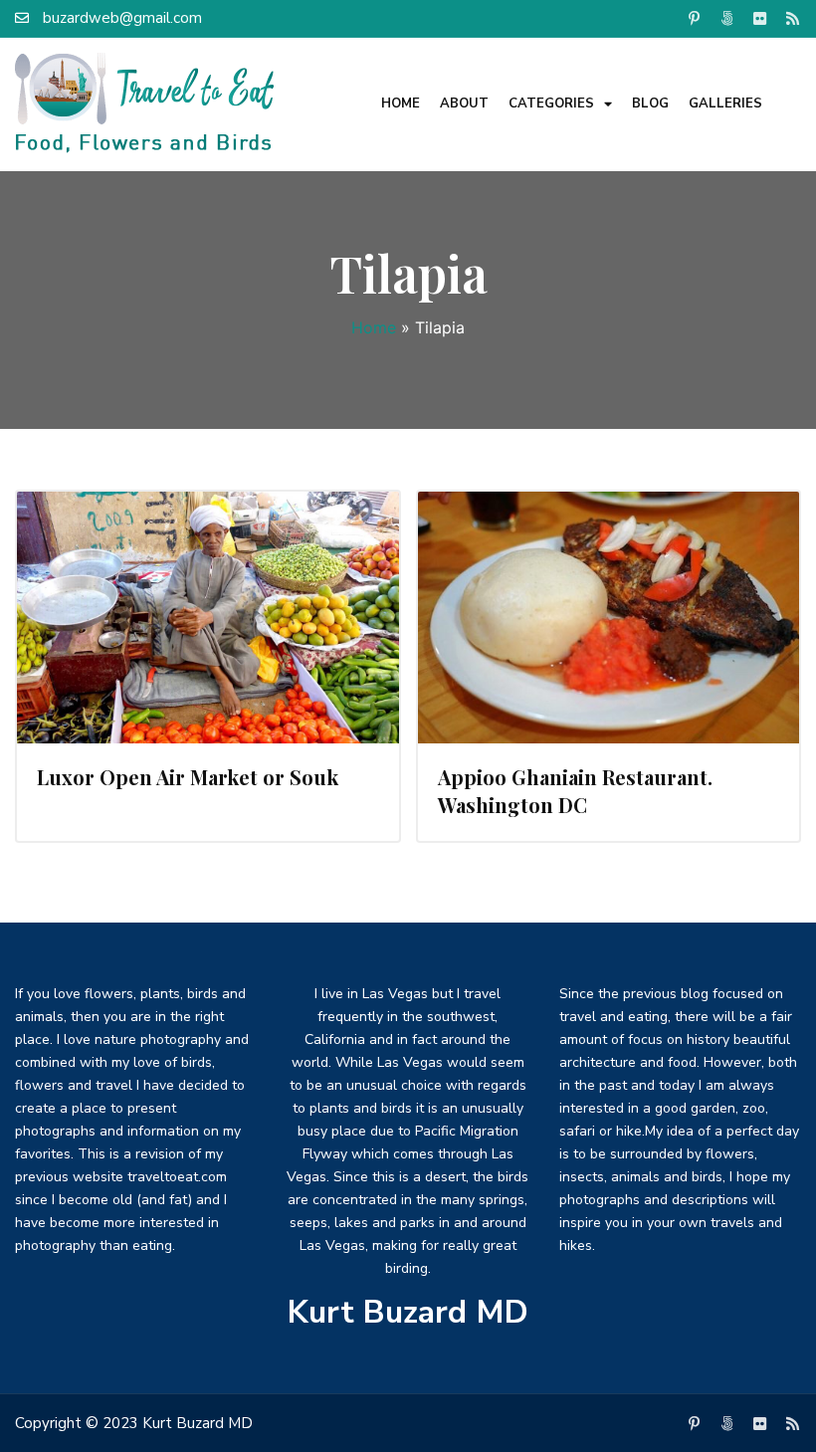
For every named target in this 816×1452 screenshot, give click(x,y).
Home (400, 103)
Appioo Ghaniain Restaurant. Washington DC (575, 790)
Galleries (725, 103)
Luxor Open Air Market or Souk (187, 776)
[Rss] (792, 18)
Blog (650, 103)
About (464, 103)
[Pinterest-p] (694, 18)
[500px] (726, 18)
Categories (551, 103)
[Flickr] (759, 18)
